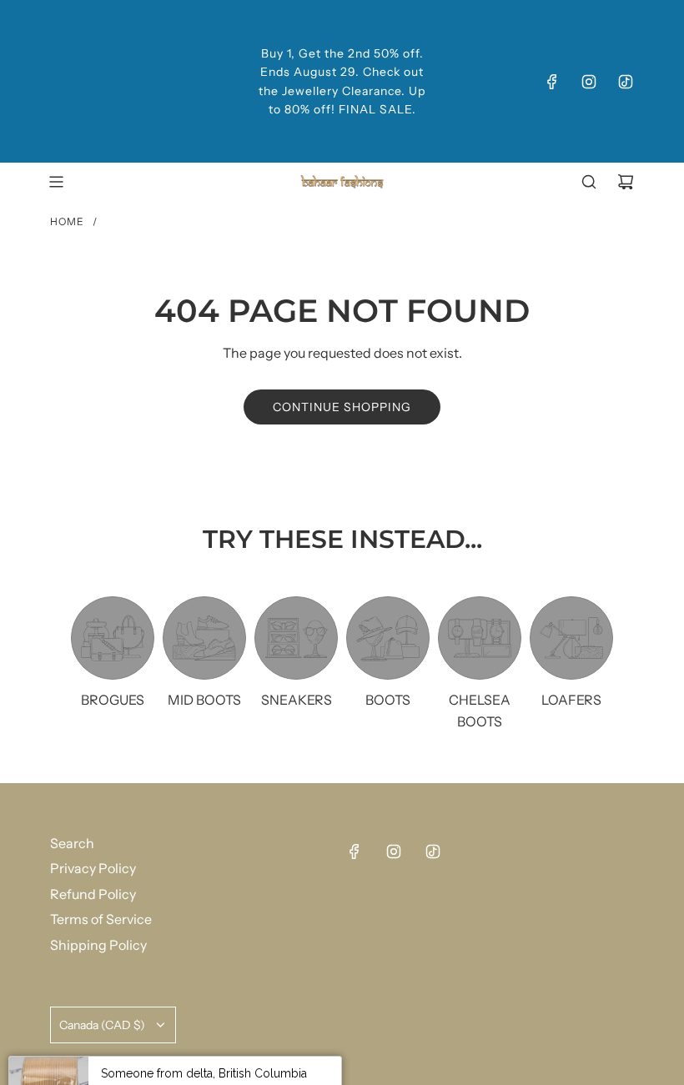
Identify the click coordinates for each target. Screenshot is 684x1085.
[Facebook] (552, 81)
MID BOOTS (204, 699)
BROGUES (112, 699)
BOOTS (387, 699)
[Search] (589, 181)
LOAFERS (571, 699)
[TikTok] (625, 81)
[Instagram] (589, 81)
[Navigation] (56, 181)
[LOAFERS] (571, 638)
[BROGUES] (112, 638)
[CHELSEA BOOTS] (479, 638)
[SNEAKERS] (296, 638)
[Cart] (625, 181)
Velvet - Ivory (198, 1045)
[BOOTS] (388, 638)
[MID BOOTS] (204, 638)
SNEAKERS (296, 699)
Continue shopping (342, 406)
